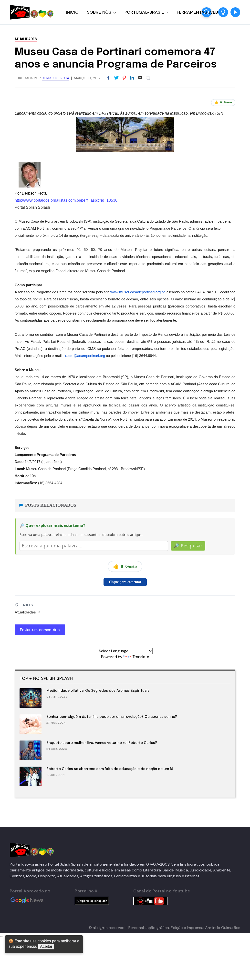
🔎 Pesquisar (188, 546)
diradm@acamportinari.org (83, 356)
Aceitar (46, 946)
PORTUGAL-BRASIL (144, 12)
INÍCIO (72, 12)
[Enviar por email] (140, 77)
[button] (223, 12)
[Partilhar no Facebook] (108, 78)
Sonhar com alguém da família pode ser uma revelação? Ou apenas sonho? (111, 716)
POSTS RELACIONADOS (50, 505)
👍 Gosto (223, 102)
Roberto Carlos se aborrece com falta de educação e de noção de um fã (109, 768)
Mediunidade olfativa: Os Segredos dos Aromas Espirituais (97, 690)
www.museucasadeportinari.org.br (137, 292)
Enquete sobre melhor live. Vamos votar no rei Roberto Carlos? (101, 742)
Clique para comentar (125, 582)
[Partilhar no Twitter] (116, 78)
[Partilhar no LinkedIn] (132, 78)
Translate (140, 656)
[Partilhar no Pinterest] (124, 78)
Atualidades (26, 39)
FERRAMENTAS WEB (197, 12)
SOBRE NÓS (99, 12)
